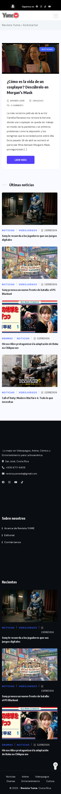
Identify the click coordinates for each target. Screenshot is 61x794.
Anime (25, 776)
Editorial (9, 535)
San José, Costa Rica (17, 461)
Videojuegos (42, 776)
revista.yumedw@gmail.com (21, 473)
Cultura (50, 781)
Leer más (21, 160)
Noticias (10, 776)
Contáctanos (12, 542)
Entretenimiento (30, 781)
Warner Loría (17, 100)
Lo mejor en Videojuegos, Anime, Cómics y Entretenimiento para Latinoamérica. (26, 453)
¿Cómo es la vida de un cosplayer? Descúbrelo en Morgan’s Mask (27, 87)
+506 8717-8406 (15, 467)
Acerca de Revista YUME (19, 528)
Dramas (11, 781)
